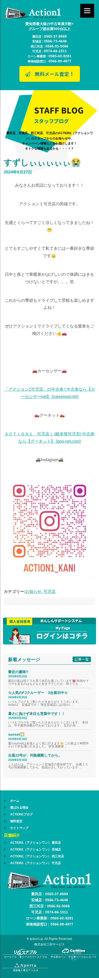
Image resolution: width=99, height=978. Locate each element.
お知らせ (33, 591)
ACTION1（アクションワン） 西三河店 (37, 856)
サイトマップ (19, 828)
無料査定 (16, 821)
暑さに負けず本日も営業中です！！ (36, 714)
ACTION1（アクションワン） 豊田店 (35, 842)
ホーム (14, 800)
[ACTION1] (33, 17)
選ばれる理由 (19, 807)
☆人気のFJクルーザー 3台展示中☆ (39, 693)
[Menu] (87, 11)
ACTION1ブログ (21, 814)
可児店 (49, 591)
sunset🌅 (16, 734)
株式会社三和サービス (49, 944)
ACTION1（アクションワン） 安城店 (35, 849)
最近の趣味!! (18, 672)
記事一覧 (82, 659)
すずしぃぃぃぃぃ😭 (42, 162)
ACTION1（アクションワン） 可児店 (35, 863)
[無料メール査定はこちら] (49, 80)
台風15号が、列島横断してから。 (35, 755)
